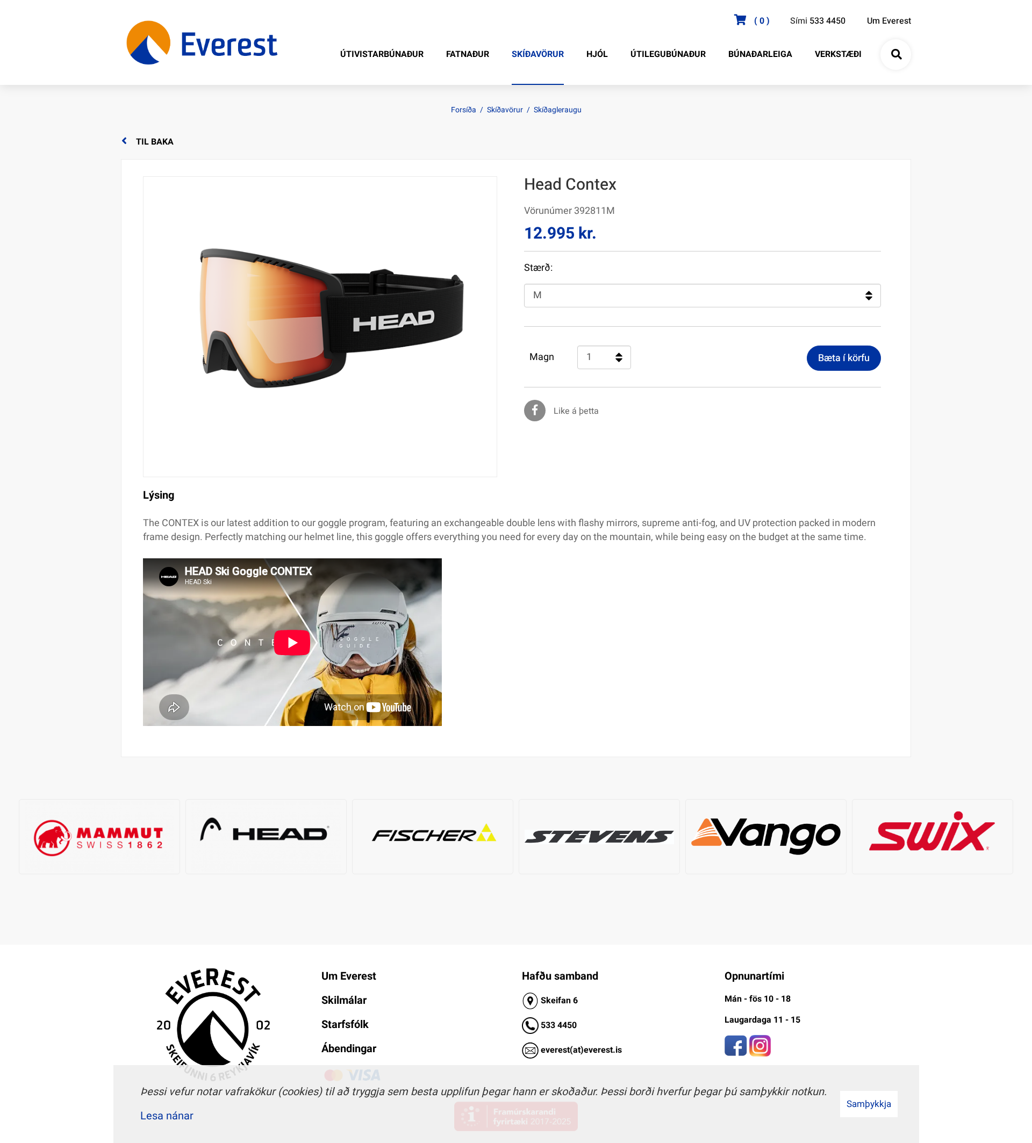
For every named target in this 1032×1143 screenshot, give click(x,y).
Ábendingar (348, 1048)
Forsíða (463, 110)
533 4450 (827, 21)
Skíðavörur (505, 110)
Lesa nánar (167, 1116)
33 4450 (561, 1025)
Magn (541, 357)
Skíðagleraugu (558, 110)
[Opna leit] (896, 54)
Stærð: (538, 268)
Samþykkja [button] (869, 1104)
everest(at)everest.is (581, 1050)
